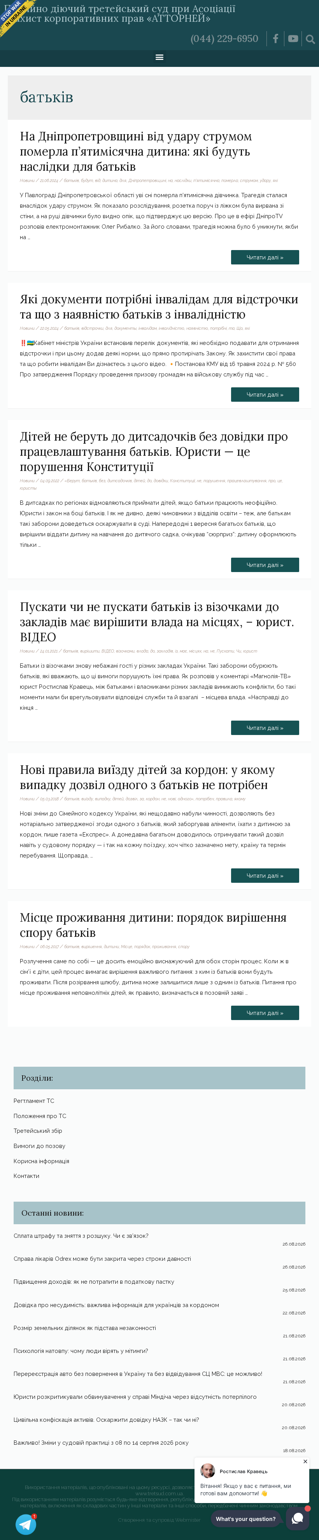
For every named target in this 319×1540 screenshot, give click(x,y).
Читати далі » (272, 255)
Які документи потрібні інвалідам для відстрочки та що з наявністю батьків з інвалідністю (159, 307)
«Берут (72, 480)
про (271, 480)
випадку (102, 798)
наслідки (183, 180)
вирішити (90, 651)
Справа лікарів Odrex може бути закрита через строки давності (102, 1258)
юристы (28, 488)
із (176, 651)
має (183, 651)
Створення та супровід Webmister (159, 1520)
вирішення (91, 946)
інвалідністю (171, 328)
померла (229, 180)
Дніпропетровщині (147, 180)
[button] (159, 56)
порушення (214, 480)
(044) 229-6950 (225, 38)
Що (240, 328)
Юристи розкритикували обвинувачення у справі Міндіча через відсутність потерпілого (135, 1396)
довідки (161, 480)
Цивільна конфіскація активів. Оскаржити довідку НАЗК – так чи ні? (106, 1419)
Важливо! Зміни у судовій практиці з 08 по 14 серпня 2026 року (101, 1442)
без (102, 480)
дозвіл (132, 798)
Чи (238, 651)
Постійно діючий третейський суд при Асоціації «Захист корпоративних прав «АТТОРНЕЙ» (119, 13)
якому (239, 798)
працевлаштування (246, 480)
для (122, 180)
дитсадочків (119, 480)
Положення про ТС (40, 1116)
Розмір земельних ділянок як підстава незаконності (85, 1328)
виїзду (87, 798)
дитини (111, 946)
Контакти (26, 1175)
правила (224, 798)
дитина (109, 180)
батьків (71, 180)
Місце (126, 946)
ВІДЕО (108, 651)
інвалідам (147, 328)
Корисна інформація (41, 1161)
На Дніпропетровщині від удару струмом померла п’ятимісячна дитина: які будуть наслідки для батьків (136, 151)
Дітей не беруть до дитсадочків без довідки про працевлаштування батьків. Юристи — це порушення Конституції (154, 451)
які (275, 180)
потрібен (205, 798)
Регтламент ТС (34, 1100)
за (142, 798)
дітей (139, 480)
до (149, 480)
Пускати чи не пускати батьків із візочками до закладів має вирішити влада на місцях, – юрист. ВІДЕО (157, 621)
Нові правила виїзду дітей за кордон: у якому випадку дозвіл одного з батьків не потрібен (147, 777)
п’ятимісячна (206, 180)
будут (87, 180)
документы (125, 328)
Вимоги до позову (39, 1146)
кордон (153, 798)
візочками (125, 651)
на (170, 180)
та (232, 328)
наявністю (197, 328)
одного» (186, 798)
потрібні (218, 328)
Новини (27, 180)
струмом (249, 180)
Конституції (182, 480)
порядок (142, 946)
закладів (165, 651)
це (279, 480)
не (199, 480)
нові (172, 798)
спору (183, 946)
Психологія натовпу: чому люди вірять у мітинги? (81, 1351)
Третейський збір (38, 1130)
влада (142, 651)
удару (265, 180)
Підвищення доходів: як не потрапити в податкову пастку (94, 1281)
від (97, 180)
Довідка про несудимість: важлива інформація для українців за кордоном (116, 1305)
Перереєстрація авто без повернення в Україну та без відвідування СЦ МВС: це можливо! (138, 1373)
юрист (250, 651)
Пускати (225, 651)
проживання (164, 946)
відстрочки (92, 328)
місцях (195, 651)
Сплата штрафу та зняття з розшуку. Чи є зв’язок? (81, 1235)
